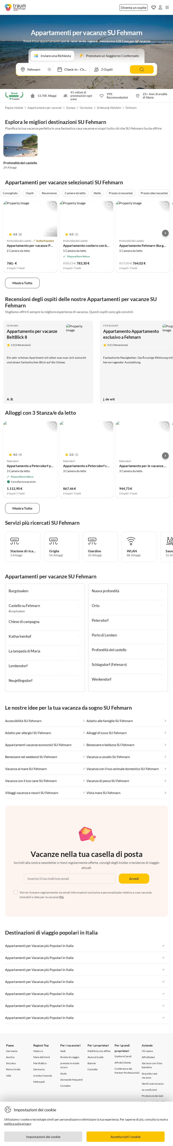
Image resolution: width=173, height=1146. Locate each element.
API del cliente (123, 1062)
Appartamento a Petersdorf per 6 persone (38, 466)
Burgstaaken (17, 611)
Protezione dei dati (152, 1095)
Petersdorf (110, 325)
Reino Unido (13, 1069)
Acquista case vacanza (149, 1075)
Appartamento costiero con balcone (90, 245)
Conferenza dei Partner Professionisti (127, 1070)
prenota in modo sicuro (69, 1065)
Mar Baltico (40, 1063)
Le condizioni (149, 1089)
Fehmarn (131, 107)
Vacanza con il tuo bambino (152, 1065)
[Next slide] (165, 233)
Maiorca (38, 1051)
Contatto (65, 1085)
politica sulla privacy (17, 1123)
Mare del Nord (41, 1057)
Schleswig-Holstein (109, 107)
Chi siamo (147, 1051)
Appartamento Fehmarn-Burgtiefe (145, 245)
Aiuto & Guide (96, 1057)
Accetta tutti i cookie (126, 1137)
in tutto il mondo (42, 1075)
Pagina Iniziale (14, 107)
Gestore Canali (123, 1056)
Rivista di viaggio (69, 1057)
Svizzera (11, 1063)
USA (8, 1075)
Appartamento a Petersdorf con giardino (93, 466)
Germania (86, 107)
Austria (10, 1057)
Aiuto (63, 1073)
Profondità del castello (20, 163)
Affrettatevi (148, 1057)
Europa (70, 107)
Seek (63, 1051)
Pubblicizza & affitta (99, 1051)
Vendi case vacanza (153, 1083)
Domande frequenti (71, 1079)
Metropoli (39, 1081)
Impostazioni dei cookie (43, 1137)
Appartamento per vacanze (45, 107)
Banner (92, 1063)
